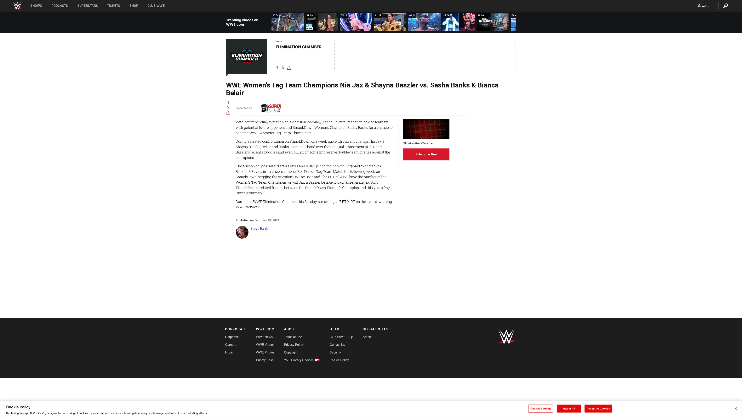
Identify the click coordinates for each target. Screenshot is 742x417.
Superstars (87, 6)
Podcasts (59, 6)
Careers (230, 344)
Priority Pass (264, 360)
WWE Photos (265, 352)
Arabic (367, 337)
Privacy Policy (294, 344)
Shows (36, 6)
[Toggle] (289, 68)
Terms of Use (293, 337)
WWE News (264, 337)
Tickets (113, 6)
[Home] (17, 6)
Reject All (569, 408)
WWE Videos (265, 344)
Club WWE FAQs (341, 337)
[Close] (736, 408)
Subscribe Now (426, 154)
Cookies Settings (540, 408)
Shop (133, 6)
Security (335, 352)
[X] (283, 68)
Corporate (232, 337)
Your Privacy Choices (299, 360)
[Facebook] (277, 68)
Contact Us (337, 344)
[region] (371, 409)
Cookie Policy (339, 360)
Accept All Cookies (598, 408)
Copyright (290, 352)
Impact (229, 352)
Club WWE (156, 6)
